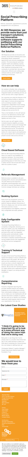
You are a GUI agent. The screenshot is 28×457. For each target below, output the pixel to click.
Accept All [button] (15, 453)
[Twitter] (23, 1)
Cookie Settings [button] (6, 453)
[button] (14, 12)
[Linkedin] (21, 1)
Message (4, 379)
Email (3, 375)
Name (3, 366)
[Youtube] (26, 1)
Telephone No (5, 371)
